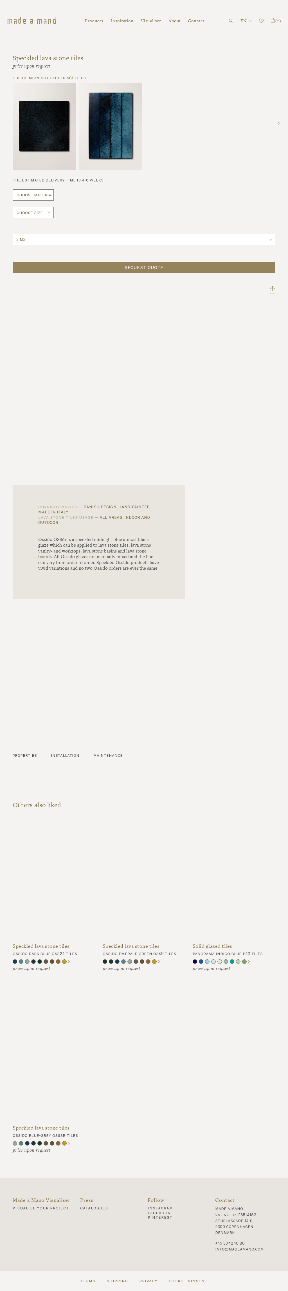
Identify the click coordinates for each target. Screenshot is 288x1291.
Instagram (160, 1208)
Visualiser (151, 21)
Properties (24, 756)
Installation (65, 756)
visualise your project (41, 1208)
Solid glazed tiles (212, 946)
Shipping (117, 1281)
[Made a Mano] (32, 20)
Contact (196, 21)
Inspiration (122, 21)
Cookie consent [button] (188, 1281)
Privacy (148, 1281)
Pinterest (160, 1218)
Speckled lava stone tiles (41, 946)
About (174, 21)
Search (231, 21)
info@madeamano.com (239, 1249)
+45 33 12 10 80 (230, 1243)
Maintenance (108, 756)
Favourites (261, 21)
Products (94, 21)
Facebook (159, 1213)
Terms (87, 1281)
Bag (278, 21)
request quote (144, 268)
